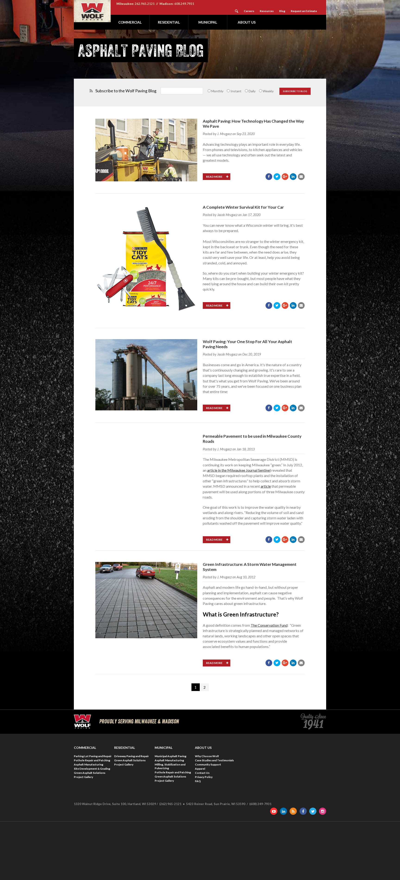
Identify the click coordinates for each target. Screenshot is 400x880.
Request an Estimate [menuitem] (304, 11)
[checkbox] (241, 91)
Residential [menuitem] (169, 22)
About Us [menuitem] (247, 22)
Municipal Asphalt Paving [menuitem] (170, 756)
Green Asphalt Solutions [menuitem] (89, 773)
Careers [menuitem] (249, 11)
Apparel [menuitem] (200, 768)
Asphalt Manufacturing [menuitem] (88, 764)
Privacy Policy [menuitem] (203, 777)
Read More (214, 176)
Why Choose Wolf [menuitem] (207, 756)
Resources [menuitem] (267, 11)
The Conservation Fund (269, 625)
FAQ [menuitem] (198, 781)
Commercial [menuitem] (130, 22)
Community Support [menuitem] (208, 764)
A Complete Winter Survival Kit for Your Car (243, 207)
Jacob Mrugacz (227, 215)
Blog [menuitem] (282, 11)
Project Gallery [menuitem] (83, 777)
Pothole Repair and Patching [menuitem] (92, 760)
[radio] (214, 91)
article (266, 486)
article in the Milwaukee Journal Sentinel (239, 470)
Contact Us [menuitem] (202, 773)
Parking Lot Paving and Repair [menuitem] (93, 756)
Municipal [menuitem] (207, 22)
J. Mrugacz (224, 134)
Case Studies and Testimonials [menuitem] (214, 760)
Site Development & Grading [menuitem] (92, 768)
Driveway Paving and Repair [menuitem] (131, 756)
